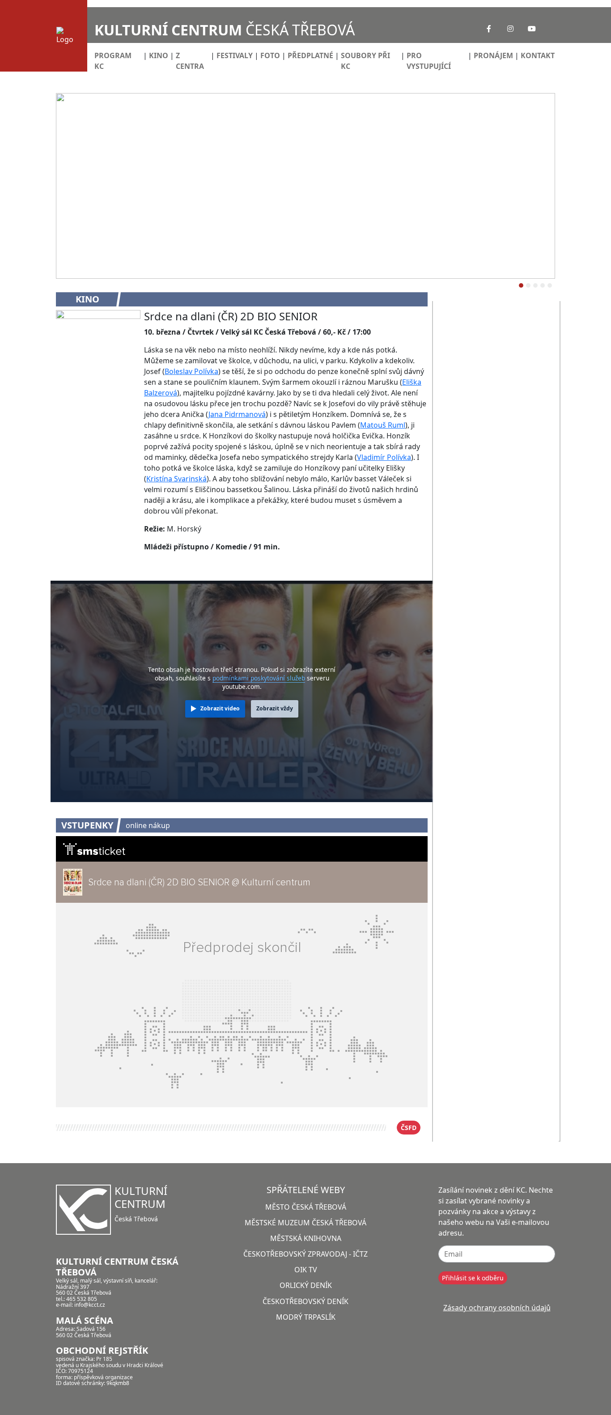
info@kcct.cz (89, 1305)
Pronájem (493, 55)
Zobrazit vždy (274, 708)
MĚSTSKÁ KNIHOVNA (305, 1238)
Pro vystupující (429, 61)
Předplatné (310, 55)
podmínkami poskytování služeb (258, 678)
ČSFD (408, 1127)
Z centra (190, 61)
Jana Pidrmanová (237, 414)
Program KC (113, 61)
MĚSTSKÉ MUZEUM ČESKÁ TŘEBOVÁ (305, 1223)
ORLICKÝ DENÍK (306, 1285)
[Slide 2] (535, 285)
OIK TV (305, 1270)
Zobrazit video (220, 708)
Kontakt (538, 55)
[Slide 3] (542, 285)
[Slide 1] (528, 285)
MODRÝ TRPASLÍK (305, 1317)
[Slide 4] (549, 285)
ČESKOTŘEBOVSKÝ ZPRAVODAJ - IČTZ (305, 1254)
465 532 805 (81, 1299)
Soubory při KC (365, 61)
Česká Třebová (224, 29)
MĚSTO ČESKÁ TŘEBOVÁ (305, 1207)
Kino (158, 55)
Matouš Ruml (382, 425)
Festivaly (234, 55)
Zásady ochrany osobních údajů (497, 1308)
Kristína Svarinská (176, 479)
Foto (270, 55)
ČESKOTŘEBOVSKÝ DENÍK (305, 1301)
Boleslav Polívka (191, 371)
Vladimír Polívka (384, 457)
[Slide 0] (521, 285)
